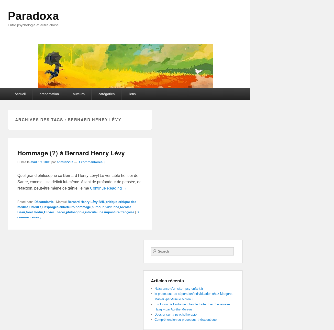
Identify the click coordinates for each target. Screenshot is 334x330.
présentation (49, 94)
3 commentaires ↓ (91, 162)
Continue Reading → (108, 188)
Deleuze (35, 207)
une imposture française (116, 212)
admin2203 (65, 162)
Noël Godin (34, 212)
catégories (107, 94)
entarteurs (67, 207)
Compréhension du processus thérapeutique (186, 319)
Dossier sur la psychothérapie (176, 314)
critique (111, 202)
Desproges (50, 207)
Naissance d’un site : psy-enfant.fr (179, 288)
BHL (102, 202)
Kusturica (112, 207)
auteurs (79, 94)
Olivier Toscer (54, 212)
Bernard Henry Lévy (83, 202)
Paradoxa (33, 16)
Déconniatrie (44, 202)
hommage (83, 207)
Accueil (20, 94)
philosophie (75, 212)
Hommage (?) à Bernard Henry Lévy (71, 152)
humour (98, 207)
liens (132, 94)
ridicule (91, 212)
